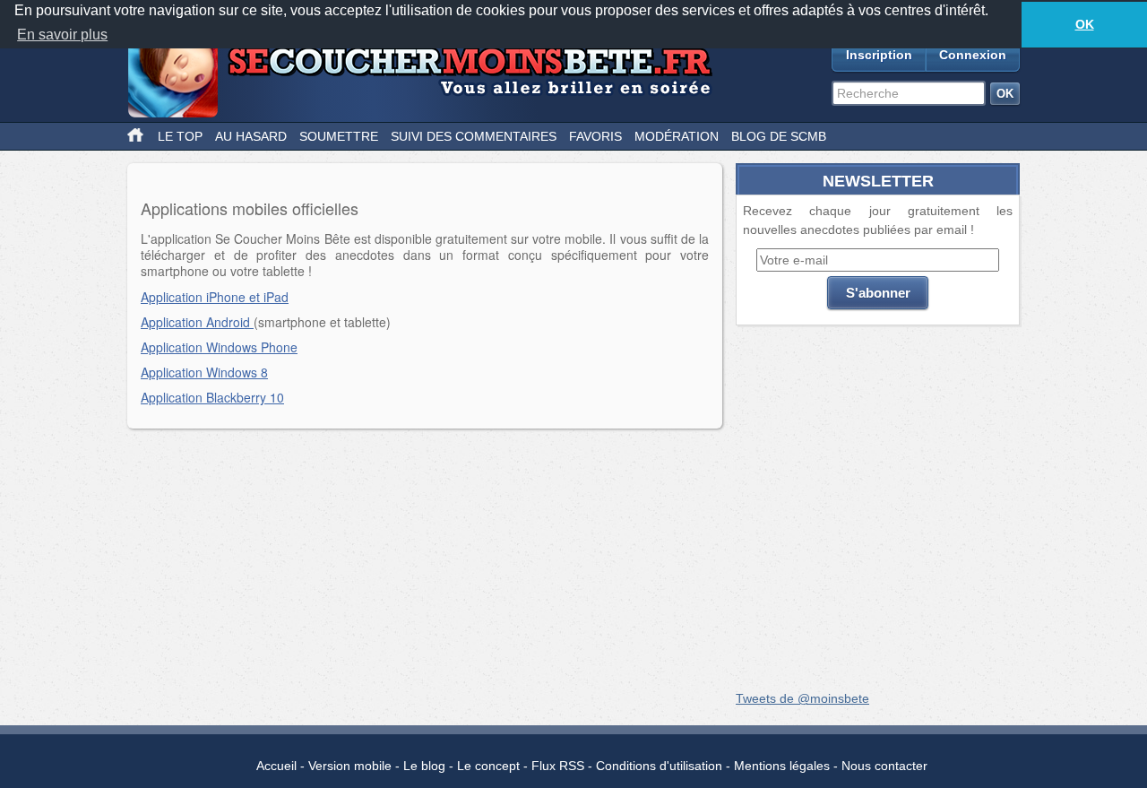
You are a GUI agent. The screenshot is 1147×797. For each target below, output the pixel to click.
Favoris (595, 136)
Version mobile (350, 765)
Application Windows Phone (219, 347)
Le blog (424, 765)
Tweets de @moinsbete (802, 698)
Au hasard (251, 136)
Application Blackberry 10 (212, 397)
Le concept (488, 765)
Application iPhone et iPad (215, 297)
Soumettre (338, 136)
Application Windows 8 (204, 372)
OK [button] (1084, 24)
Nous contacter (884, 765)
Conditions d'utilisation (659, 765)
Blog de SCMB (778, 136)
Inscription (879, 55)
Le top (180, 136)
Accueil (276, 765)
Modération (676, 136)
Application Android (197, 322)
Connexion (972, 55)
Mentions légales (782, 765)
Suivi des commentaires (473, 136)
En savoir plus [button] (62, 34)
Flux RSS (557, 765)
